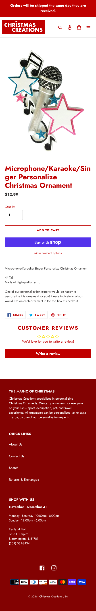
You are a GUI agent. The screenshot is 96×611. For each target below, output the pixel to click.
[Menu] (88, 27)
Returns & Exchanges (24, 479)
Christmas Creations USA (53, 597)
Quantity (10, 206)
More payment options (48, 253)
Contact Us (16, 456)
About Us (15, 444)
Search (14, 467)
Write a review (48, 353)
